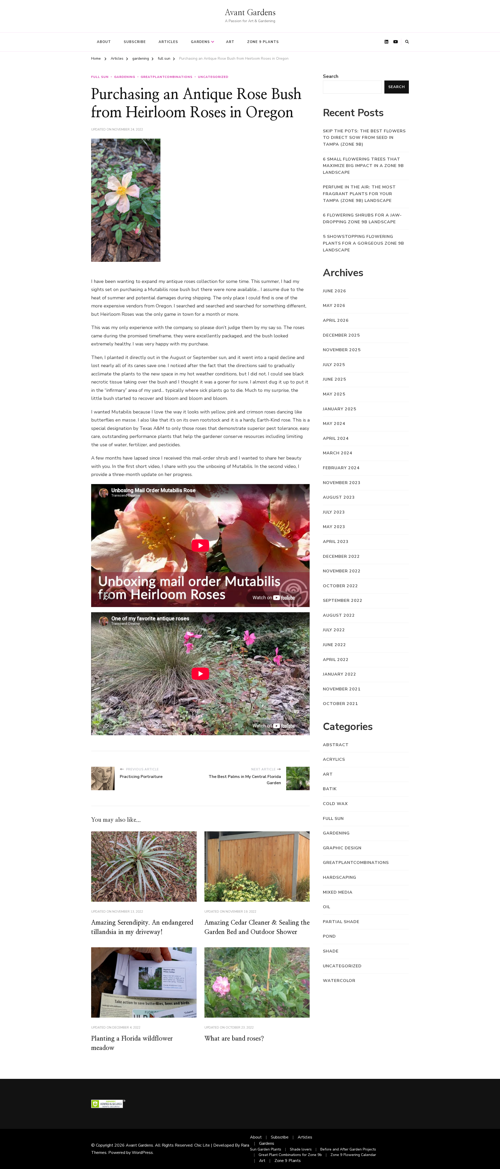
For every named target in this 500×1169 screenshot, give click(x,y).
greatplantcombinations (166, 77)
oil (326, 907)
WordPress (142, 1152)
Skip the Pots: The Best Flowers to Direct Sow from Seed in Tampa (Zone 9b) (364, 137)
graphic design (342, 848)
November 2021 (342, 689)
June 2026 (334, 291)
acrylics (334, 759)
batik (330, 789)
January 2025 (339, 409)
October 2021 (340, 704)
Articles (168, 42)
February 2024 (341, 468)
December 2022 (341, 556)
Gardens (200, 42)
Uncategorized (213, 77)
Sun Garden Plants (265, 1149)
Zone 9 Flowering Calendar (353, 1154)
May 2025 (334, 394)
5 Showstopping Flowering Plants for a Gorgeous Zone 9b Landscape (363, 243)
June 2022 (334, 645)
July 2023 (334, 512)
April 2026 (336, 320)
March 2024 (337, 453)
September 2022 (342, 600)
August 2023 (339, 497)
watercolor (339, 981)
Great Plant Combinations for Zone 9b (290, 1154)
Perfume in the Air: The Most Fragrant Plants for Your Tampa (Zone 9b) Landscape (359, 193)
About (104, 42)
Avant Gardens (250, 13)
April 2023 (336, 542)
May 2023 (334, 527)
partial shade (341, 922)
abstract (336, 745)
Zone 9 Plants (263, 42)
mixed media (338, 892)
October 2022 (340, 586)
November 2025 (342, 350)
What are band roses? (234, 1039)
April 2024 (336, 438)
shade (331, 951)
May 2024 (334, 423)
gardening (124, 77)
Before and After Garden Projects (348, 1149)
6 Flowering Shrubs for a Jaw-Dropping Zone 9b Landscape (362, 218)
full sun (100, 77)
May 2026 (334, 305)
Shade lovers (301, 1149)
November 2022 (342, 571)
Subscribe (135, 42)
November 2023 (342, 483)
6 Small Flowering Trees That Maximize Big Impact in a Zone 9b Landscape (363, 165)
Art (230, 42)
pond (329, 936)
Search (330, 76)
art (328, 774)
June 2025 (334, 379)
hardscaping (339, 877)
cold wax (335, 804)
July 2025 (334, 365)
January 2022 (339, 674)
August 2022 (339, 615)
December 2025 (341, 335)
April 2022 (336, 660)
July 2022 (334, 630)
